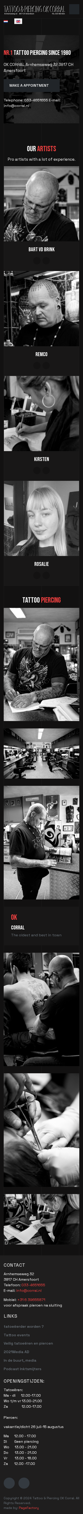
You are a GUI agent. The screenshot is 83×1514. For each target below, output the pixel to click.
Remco (41, 354)
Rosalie (41, 564)
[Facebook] (9, 1483)
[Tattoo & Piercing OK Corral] (34, 8)
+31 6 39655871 (31, 1299)
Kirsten (41, 459)
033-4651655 (33, 1285)
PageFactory (29, 1508)
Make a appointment (29, 85)
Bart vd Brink (42, 249)
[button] (74, 9)
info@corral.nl (29, 1290)
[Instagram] (24, 1483)
